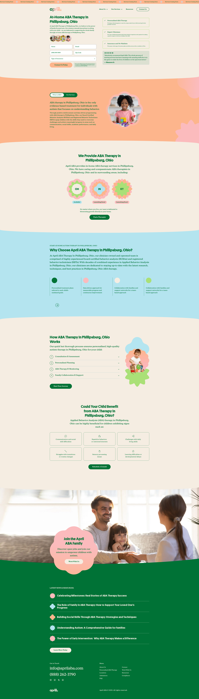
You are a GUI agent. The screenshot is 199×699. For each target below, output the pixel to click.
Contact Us (143, 9)
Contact (124, 667)
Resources (129, 9)
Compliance (126, 675)
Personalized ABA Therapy (108, 670)
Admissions (103, 675)
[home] (55, 9)
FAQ (101, 678)
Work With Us (126, 670)
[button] (103, 9)
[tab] (57, 95)
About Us (103, 667)
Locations (103, 673)
